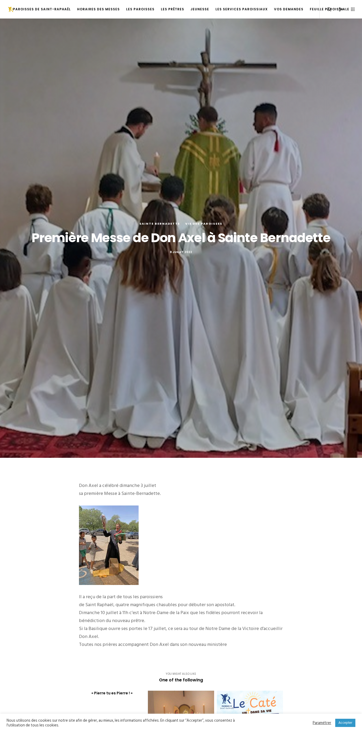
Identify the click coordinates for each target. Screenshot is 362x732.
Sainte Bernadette (159, 223)
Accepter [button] (345, 723)
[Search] (326, 9)
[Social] (337, 9)
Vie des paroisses (203, 223)
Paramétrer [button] (322, 723)
